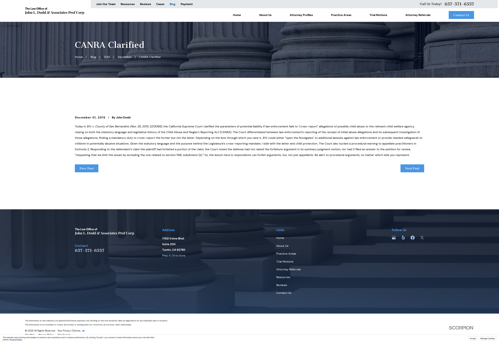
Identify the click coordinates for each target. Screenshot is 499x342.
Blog (172, 4)
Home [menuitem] (237, 15)
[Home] (54, 11)
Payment (187, 4)
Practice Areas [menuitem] (341, 15)
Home (280, 238)
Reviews (145, 4)
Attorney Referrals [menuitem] (418, 15)
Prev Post (87, 168)
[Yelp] (403, 238)
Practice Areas (286, 254)
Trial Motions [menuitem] (378, 15)
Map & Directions (173, 255)
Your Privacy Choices (69, 330)
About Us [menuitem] (265, 15)
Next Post (412, 168)
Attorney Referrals (288, 269)
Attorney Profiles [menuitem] (301, 15)
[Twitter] (422, 238)
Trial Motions (284, 261)
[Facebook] (413, 238)
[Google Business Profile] (394, 238)
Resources (128, 4)
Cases (160, 4)
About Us (282, 246)
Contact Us (461, 15)
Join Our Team (106, 4)
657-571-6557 (459, 4)
